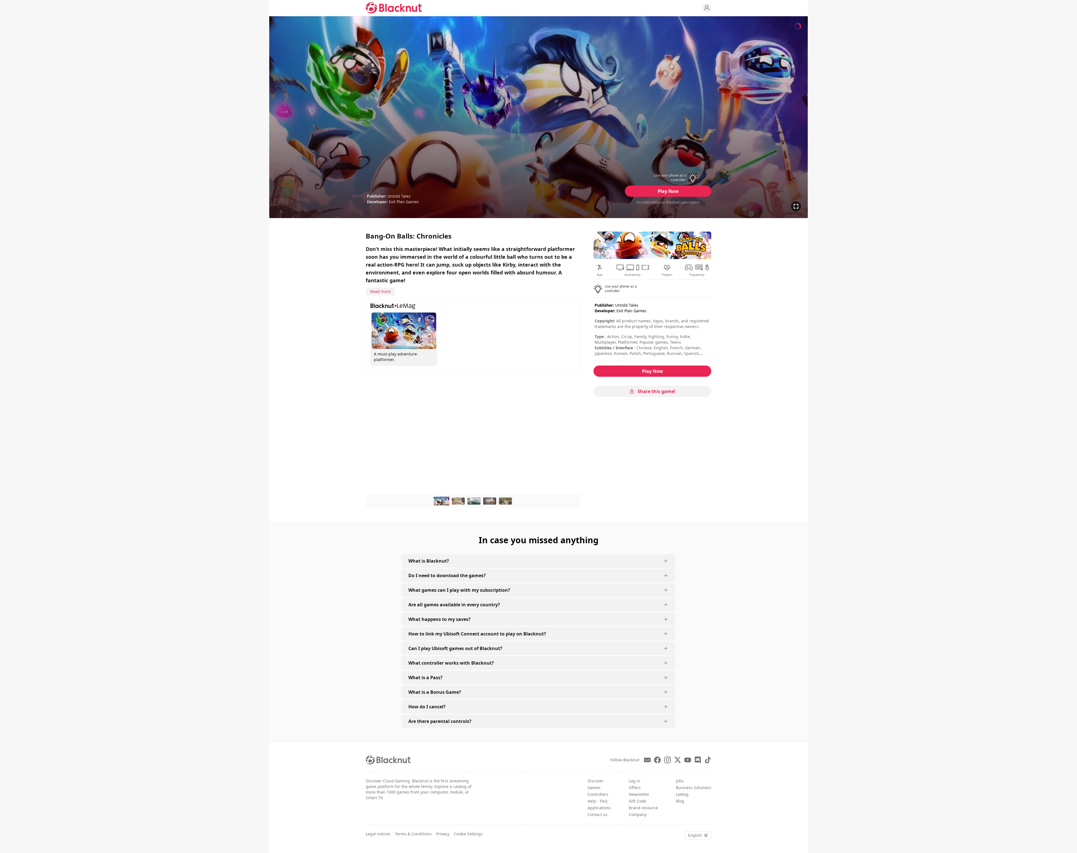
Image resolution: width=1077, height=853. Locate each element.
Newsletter (639, 794)
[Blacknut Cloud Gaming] (394, 7)
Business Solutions (693, 787)
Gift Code (637, 801)
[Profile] (706, 7)
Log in (634, 780)
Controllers (598, 794)
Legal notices (378, 833)
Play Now (668, 191)
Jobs (680, 780)
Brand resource (643, 807)
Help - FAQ (597, 801)
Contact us (597, 814)
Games (594, 787)
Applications (599, 807)
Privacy (442, 833)
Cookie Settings (468, 833)
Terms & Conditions (413, 833)
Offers (635, 787)
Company (637, 814)
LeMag (682, 794)
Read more (380, 291)
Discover (596, 780)
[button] (668, 177)
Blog (680, 801)
